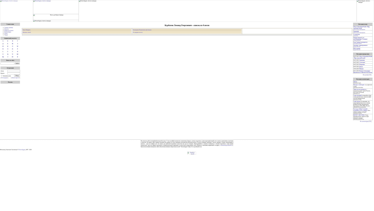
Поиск (5, 33)
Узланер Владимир (357, 40)
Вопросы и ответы (8, 30)
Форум (6, 35)
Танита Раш (355, 35)
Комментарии (7, 32)
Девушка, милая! (27, 32)
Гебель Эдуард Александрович (359, 29)
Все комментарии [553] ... (366, 121)
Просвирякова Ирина (357, 43)
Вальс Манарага (26, 30)
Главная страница (8, 27)
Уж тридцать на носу (138, 32)
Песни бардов (22, 149)
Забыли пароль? (15, 77)
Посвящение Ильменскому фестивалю (142, 30)
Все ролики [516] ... (367, 75)
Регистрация (4, 77)
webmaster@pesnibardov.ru (226, 145)
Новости (6, 29)
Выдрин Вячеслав (356, 46)
